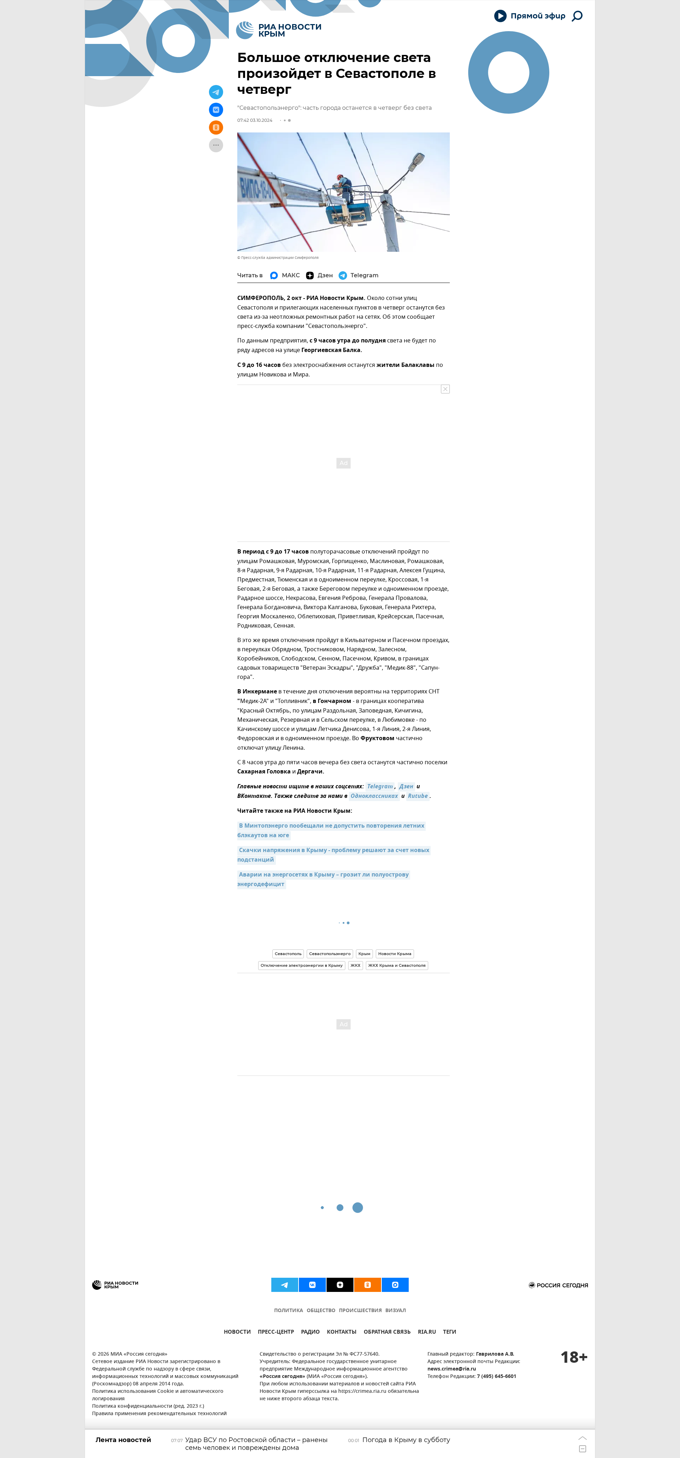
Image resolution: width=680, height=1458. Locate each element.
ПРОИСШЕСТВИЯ (360, 1311)
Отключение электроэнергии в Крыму (302, 965)
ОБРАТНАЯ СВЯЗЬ (387, 1333)
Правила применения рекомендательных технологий (159, 1414)
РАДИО (310, 1333)
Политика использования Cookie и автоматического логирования (157, 1395)
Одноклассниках (374, 796)
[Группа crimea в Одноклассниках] (367, 1285)
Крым (364, 953)
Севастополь (288, 953)
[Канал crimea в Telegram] (284, 1285)
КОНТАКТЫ (342, 1333)
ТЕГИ (449, 1333)
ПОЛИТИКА (288, 1311)
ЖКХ (356, 965)
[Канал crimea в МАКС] (395, 1285)
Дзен (406, 787)
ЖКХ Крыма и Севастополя (397, 965)
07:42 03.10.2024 (254, 120)
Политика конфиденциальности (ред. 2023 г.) (148, 1406)
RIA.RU (427, 1333)
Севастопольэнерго (330, 953)
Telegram (380, 787)
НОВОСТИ (237, 1333)
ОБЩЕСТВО (321, 1311)
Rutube (418, 796)
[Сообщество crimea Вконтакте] (312, 1285)
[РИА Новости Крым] (278, 30)
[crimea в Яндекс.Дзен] (340, 1285)
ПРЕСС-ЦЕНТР (276, 1333)
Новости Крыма (395, 953)
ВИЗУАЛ (395, 1311)
